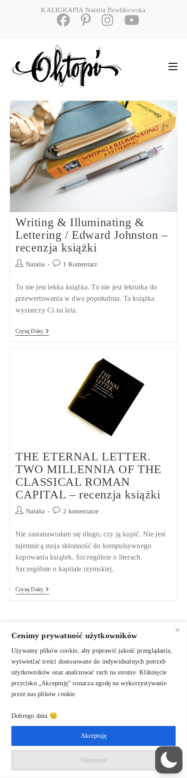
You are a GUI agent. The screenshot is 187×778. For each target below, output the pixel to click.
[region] (93, 700)
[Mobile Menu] (172, 66)
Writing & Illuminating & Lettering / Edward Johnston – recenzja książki (91, 235)
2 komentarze (80, 511)
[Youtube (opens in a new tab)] (127, 20)
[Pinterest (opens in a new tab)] (82, 20)
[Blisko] (177, 629)
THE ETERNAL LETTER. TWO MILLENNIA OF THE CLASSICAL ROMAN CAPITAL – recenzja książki (88, 475)
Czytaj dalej (32, 332)
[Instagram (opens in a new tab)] (104, 20)
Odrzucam (93, 760)
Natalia (35, 264)
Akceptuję (94, 735)
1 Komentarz (80, 264)
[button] (168, 759)
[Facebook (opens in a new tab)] (60, 20)
